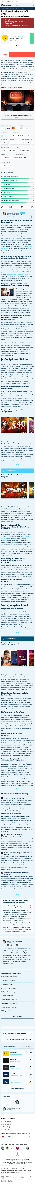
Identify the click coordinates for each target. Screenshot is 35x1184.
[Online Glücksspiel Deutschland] (7, 5)
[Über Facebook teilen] (14, 945)
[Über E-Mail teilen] (8, 945)
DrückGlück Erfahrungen (9, 992)
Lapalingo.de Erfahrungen (10, 999)
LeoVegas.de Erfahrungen (10, 1007)
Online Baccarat (7, 1124)
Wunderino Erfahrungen (9, 988)
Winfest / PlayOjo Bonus (12, 929)
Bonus (5, 207)
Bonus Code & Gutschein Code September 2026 (18, 1039)
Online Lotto (6, 1129)
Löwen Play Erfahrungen (9, 980)
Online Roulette (7, 1121)
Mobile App (26, 207)
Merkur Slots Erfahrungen (10, 976)
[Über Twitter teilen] (17, 945)
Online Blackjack (7, 1127)
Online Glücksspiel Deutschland (8, 8)
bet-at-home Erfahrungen (16, 1075)
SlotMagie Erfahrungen (15, 1061)
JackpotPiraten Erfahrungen (10, 1003)
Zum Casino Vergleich (17, 1088)
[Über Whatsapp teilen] (11, 945)
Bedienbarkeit (15, 207)
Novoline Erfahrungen (15, 1068)
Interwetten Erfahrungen (16, 36)
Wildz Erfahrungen (8, 995)
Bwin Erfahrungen (8, 984)
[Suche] (22, 5)
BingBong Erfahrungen (9, 1011)
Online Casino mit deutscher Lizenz (17, 274)
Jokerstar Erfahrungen (15, 1082)
